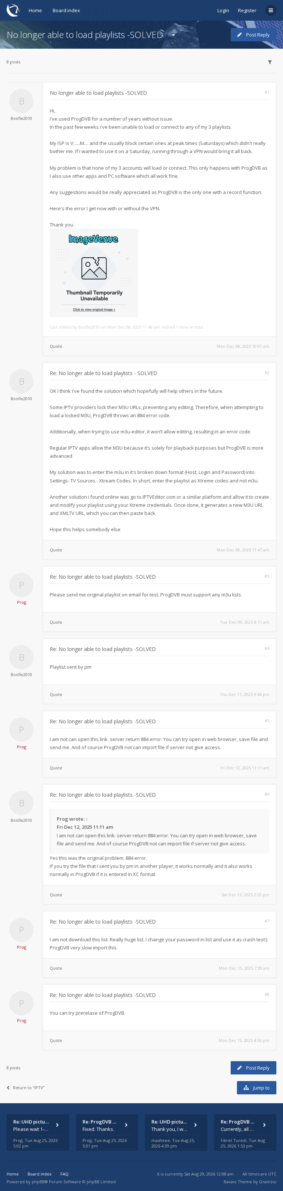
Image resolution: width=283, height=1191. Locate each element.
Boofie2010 (21, 118)
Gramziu (267, 1181)
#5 (267, 720)
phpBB (38, 1181)
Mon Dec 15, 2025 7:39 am (244, 968)
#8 (267, 994)
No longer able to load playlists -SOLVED (85, 34)
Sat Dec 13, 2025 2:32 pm (245, 894)
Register (247, 10)
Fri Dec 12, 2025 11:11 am (244, 768)
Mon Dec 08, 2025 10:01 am (243, 346)
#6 (267, 794)
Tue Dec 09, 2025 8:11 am (244, 622)
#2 (267, 372)
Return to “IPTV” (29, 1087)
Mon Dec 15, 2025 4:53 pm (244, 1040)
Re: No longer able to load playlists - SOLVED (103, 373)
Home (35, 10)
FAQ (64, 1174)
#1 (267, 92)
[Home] (13, 10)
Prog (21, 602)
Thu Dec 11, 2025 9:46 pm (244, 694)
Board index (66, 10)
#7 (267, 921)
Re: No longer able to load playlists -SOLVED (103, 576)
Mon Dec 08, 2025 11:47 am (243, 550)
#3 (267, 576)
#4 (267, 648)
